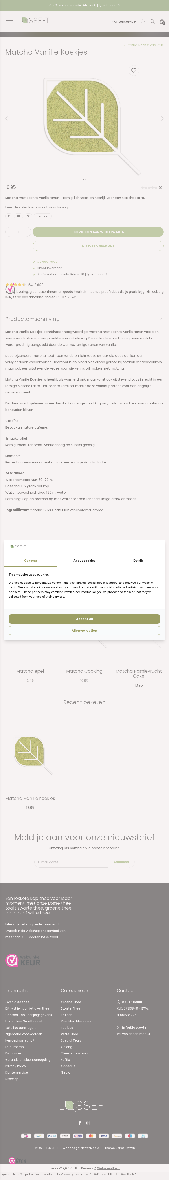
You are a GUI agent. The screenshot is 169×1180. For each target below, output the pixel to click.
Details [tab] (138, 560)
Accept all (84, 619)
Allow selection (84, 630)
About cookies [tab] (84, 560)
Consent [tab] (30, 560)
